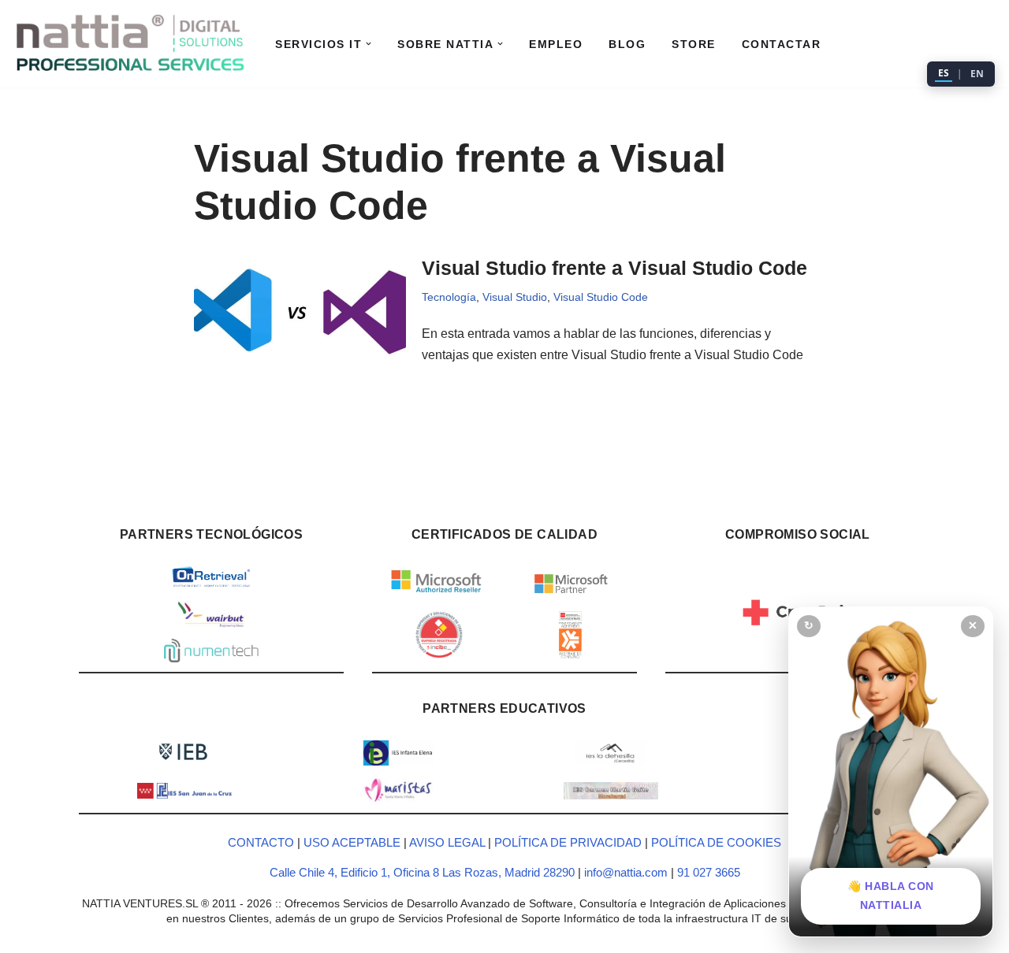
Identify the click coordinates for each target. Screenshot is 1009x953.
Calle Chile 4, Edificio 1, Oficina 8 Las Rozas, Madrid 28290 (424, 872)
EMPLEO (556, 44)
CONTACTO (261, 842)
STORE (694, 44)
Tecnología (449, 297)
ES (943, 73)
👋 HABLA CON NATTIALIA (890, 895)
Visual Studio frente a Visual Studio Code (614, 268)
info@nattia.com (626, 872)
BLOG (627, 44)
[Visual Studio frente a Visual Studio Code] (300, 311)
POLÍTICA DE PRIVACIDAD (568, 842)
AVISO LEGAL (447, 842)
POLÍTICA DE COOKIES (716, 842)
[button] (368, 43)
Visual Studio (514, 297)
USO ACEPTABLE (351, 842)
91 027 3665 (708, 872)
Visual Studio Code (600, 297)
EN (977, 73)
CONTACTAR (781, 44)
